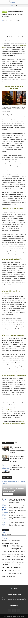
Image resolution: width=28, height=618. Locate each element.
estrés (13, 559)
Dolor (3, 556)
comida (7, 549)
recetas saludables (16, 565)
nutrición (13, 562)
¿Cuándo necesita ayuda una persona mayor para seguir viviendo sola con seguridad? (17, 459)
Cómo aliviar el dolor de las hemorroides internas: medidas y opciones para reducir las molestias (13, 490)
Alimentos (5, 543)
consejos (14, 548)
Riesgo (20, 567)
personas (19, 562)
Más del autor (18, 443)
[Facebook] (9, 610)
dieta (22, 554)
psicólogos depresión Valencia (12, 409)
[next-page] (5, 473)
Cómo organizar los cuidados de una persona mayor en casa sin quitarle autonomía (18, 449)
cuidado (4, 551)
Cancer (22, 546)
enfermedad (21, 556)
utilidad (3, 576)
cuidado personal (13, 551)
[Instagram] (14, 610)
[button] (2, 2)
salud (4, 570)
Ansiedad (11, 543)
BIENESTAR (8, 9)
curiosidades (16, 554)
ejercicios (7, 556)
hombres (18, 559)
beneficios (6, 545)
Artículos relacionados (7, 443)
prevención (6, 564)
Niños (8, 562)
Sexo (10, 573)
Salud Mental (17, 570)
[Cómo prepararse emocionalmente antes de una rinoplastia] (5, 468)
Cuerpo (22, 549)
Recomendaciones (10, 567)
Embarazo (14, 556)
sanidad (5, 573)
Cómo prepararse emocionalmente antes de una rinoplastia (17, 467)
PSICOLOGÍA (20, 11)
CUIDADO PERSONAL (17, 9)
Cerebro (3, 549)
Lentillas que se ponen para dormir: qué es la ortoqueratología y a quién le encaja (17, 517)
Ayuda (16, 543)
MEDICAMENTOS (8, 494)
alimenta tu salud (16, 540)
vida (7, 576)
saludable (11, 570)
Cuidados (22, 551)
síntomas (14, 573)
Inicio (3, 9)
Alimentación (6, 540)
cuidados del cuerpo (6, 554)
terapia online (17, 251)
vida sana (12, 576)
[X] (18, 610)
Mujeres (4, 562)
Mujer (22, 559)
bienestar (16, 545)
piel (23, 562)
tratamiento (19, 573)
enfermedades (6, 559)
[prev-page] (3, 473)
